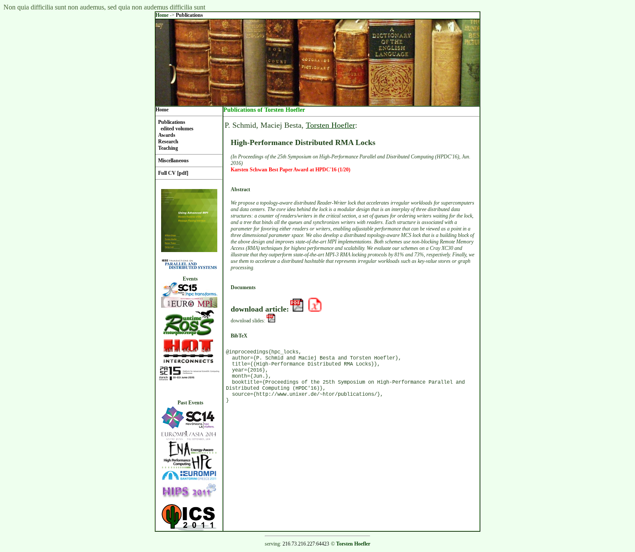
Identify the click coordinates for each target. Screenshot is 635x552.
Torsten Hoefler (330, 125)
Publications (189, 15)
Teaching (168, 148)
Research (168, 142)
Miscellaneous (173, 161)
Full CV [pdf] (173, 173)
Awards (166, 135)
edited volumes (177, 129)
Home (162, 15)
